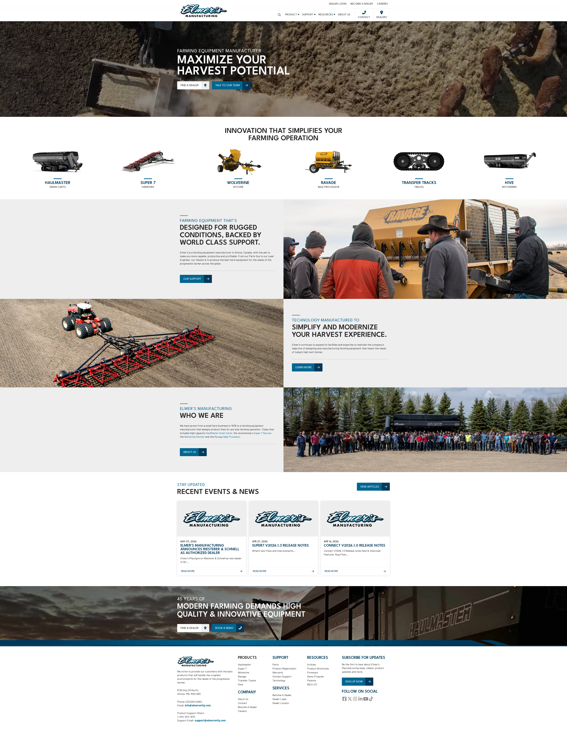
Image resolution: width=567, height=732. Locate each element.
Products (247, 658)
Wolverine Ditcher (194, 436)
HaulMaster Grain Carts (219, 433)
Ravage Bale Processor (227, 436)
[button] (279, 15)
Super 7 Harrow (262, 433)
